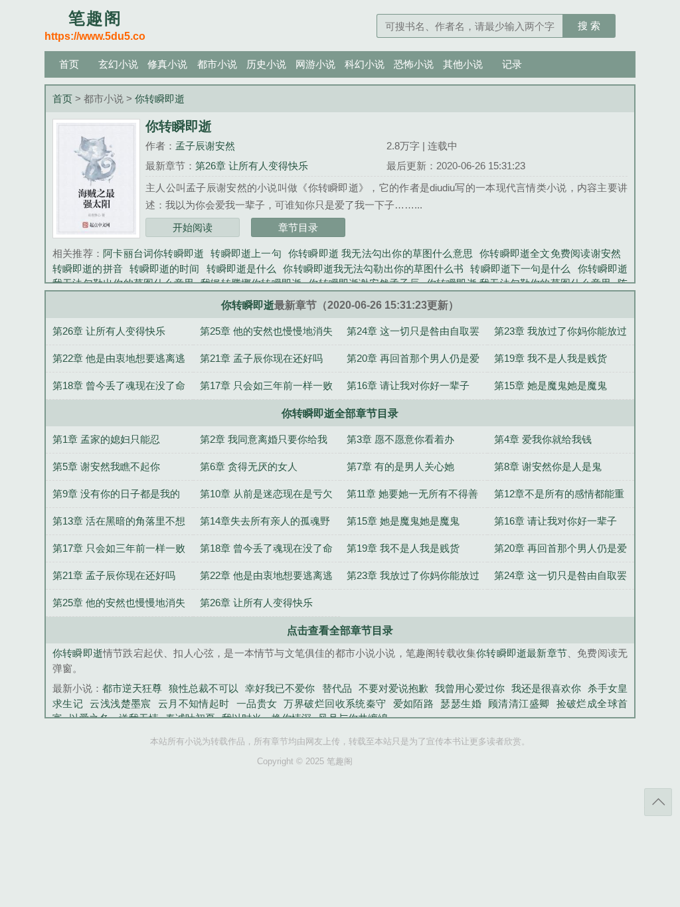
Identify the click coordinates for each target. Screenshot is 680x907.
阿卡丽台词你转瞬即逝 (153, 253)
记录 (512, 64)
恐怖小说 (414, 64)
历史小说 (266, 64)
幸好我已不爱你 (280, 688)
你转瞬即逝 (160, 98)
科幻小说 (364, 64)
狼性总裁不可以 (203, 688)
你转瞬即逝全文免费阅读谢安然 (550, 253)
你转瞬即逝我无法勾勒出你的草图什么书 (373, 268)
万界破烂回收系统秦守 (335, 703)
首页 (69, 64)
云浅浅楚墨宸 (120, 703)
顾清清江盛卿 (519, 703)
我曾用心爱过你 (470, 688)
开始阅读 (192, 227)
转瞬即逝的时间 (164, 268)
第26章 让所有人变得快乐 (251, 165)
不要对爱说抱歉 (393, 688)
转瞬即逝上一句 (246, 253)
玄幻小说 (118, 64)
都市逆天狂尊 (132, 688)
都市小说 (217, 64)
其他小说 (463, 64)
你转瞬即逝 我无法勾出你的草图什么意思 (380, 253)
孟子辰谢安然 (205, 145)
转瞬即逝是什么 (242, 268)
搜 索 (589, 25)
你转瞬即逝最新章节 (521, 653)
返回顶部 (658, 802)
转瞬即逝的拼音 (87, 268)
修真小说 (167, 64)
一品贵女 (257, 703)
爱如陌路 (413, 703)
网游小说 (315, 64)
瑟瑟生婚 (460, 703)
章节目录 (298, 227)
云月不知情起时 (194, 703)
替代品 (337, 688)
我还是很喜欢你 (546, 688)
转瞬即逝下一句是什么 (520, 268)
